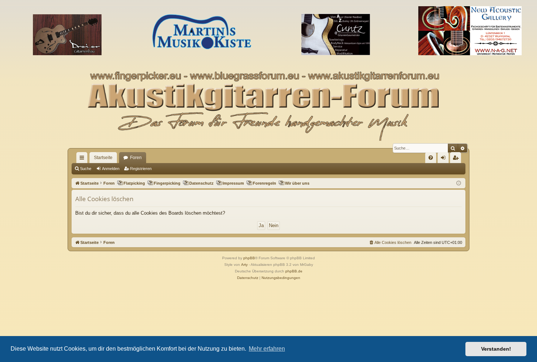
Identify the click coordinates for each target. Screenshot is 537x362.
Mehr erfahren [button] (267, 349)
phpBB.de (293, 271)
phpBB (249, 258)
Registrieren (141, 168)
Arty (244, 265)
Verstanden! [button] (496, 349)
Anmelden (110, 168)
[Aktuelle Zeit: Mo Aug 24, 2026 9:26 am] (458, 183)
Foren (136, 157)
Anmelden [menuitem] (445, 159)
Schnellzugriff (83, 159)
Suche (85, 168)
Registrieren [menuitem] (457, 159)
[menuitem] (430, 157)
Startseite (103, 157)
